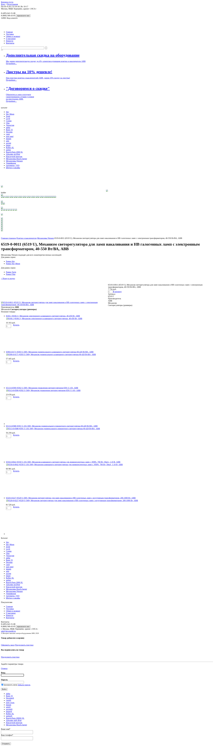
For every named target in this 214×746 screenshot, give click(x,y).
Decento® (10, 698)
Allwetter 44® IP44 (13, 720)
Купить (16, 325)
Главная (9, 32)
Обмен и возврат (13, 36)
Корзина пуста (7, 2)
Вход (3, 4)
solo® (8, 707)
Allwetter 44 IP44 (13, 154)
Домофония (11, 163)
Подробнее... (11, 63)
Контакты (10, 43)
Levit (8, 119)
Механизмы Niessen (14, 161)
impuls (8, 139)
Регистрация (12, 4)
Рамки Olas (10, 274)
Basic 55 (9, 130)
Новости (9, 41)
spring (8, 150)
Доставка (10, 34)
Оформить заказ (7, 645)
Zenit (8, 116)
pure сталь (10, 702)
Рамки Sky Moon (13, 264)
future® (9, 711)
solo (7, 141)
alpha (8, 127)
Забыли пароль (24, 685)
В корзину (117, 292)
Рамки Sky (10, 261)
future (8, 145)
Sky (7, 112)
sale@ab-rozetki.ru (8, 631)
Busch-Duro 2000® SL (15, 718)
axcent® (9, 709)
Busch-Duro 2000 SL (14, 152)
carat (8, 134)
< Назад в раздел (8, 278)
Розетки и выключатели (26, 238)
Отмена (4, 668)
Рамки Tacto (11, 272)
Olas (8, 123)
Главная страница (8, 238)
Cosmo (9, 121)
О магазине (11, 39)
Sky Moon (10, 114)
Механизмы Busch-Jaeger (16, 159)
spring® (9, 716)
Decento (9, 132)
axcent (8, 143)
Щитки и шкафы (13, 168)
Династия (10, 125)
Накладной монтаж (14, 156)
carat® (8, 700)
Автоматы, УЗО (12, 165)
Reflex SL (10, 148)
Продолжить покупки (24, 645)
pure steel (9, 136)
